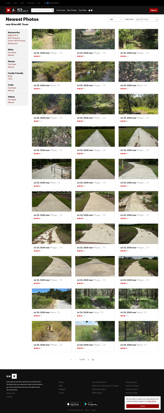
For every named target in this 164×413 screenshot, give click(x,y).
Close (142, 406)
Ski (39, 3)
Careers (9, 397)
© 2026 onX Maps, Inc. (75, 410)
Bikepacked (13, 43)
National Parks (131, 393)
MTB (15, 3)
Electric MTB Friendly (16, 41)
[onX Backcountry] (52, 3)
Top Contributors (99, 382)
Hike (22, 3)
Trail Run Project (132, 386)
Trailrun (31, 3)
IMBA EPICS (13, 35)
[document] (142, 403)
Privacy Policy (152, 401)
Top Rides (83, 10)
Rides (10, 76)
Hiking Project (131, 382)
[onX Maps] (11, 378)
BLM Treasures (14, 38)
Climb (8, 3)
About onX (10, 393)
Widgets (62, 389)
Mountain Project (99, 389)
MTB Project (97, 393)
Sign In (154, 10)
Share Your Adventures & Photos (105, 386)
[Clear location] (156, 19)
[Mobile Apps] (90, 10)
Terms (87, 410)
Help (61, 386)
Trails (10, 79)
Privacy (93, 410)
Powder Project (132, 389)
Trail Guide (60, 10)
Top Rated (12, 52)
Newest (11, 55)
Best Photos (72, 10)
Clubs (61, 393)
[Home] (18, 10)
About (61, 382)
